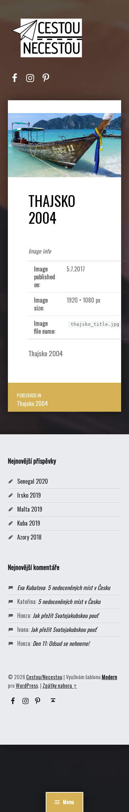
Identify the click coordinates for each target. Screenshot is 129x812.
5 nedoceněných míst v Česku (79, 587)
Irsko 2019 (29, 495)
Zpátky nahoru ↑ (60, 685)
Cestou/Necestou (44, 677)
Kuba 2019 (28, 523)
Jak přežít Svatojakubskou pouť (65, 615)
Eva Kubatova (31, 587)
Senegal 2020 (32, 481)
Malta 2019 (29, 509)
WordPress (27, 685)
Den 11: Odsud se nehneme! (61, 643)
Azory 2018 (29, 537)
